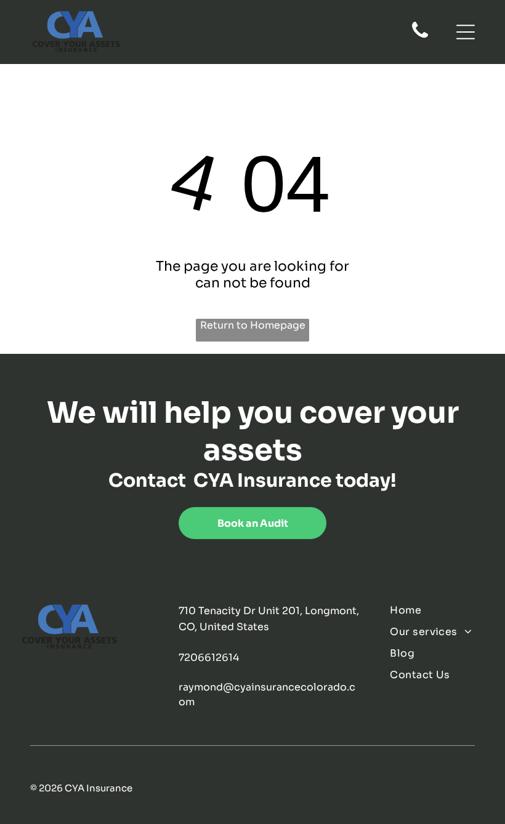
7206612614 (209, 657)
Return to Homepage (252, 325)
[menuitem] (437, 610)
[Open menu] (465, 32)
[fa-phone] (420, 37)
